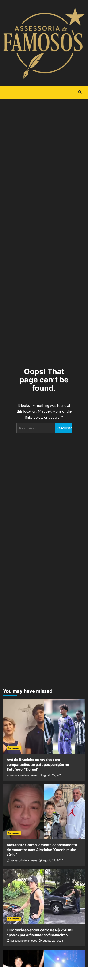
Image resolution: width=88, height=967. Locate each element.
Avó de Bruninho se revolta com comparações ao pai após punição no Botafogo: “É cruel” (38, 764)
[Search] (80, 92)
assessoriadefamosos (23, 775)
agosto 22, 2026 (53, 775)
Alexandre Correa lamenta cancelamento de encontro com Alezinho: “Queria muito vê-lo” (42, 850)
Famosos (13, 748)
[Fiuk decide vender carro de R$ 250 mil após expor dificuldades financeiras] (44, 896)
